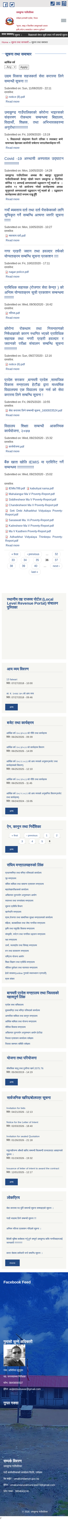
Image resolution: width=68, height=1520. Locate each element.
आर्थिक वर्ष (9, 62)
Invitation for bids (15, 1108)
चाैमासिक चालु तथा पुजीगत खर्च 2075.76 (24, 1068)
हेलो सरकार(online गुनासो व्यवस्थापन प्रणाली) (26, 973)
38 (11, 565)
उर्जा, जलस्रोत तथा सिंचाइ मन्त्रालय (21, 945)
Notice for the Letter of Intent (22, 1122)
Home (5, 42)
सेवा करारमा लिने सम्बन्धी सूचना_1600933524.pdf (35, 410)
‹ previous (33, 554)
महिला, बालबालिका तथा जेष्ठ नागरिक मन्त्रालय (25, 923)
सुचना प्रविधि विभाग (13, 906)
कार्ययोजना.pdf (16, 446)
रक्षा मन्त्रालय (11, 939)
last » (34, 571)
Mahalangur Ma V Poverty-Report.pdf (32, 493)
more (12, 1262)
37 (56, 560)
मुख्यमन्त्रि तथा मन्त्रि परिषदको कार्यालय (22, 1010)
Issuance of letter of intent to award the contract (32, 1168)
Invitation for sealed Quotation (23, 1136)
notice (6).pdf (17, 364)
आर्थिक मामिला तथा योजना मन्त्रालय (20, 1021)
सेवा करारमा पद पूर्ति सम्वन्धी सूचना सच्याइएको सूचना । (30, 1208)
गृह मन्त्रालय (10, 878)
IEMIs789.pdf (17, 488)
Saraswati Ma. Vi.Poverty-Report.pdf (31, 520)
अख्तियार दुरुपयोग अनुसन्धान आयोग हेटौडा (23, 1032)
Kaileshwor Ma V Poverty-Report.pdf (31, 525)
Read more (13, 101)
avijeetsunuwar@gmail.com (25, 1389)
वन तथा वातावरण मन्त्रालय (17, 950)
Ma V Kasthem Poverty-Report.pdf (30, 531)
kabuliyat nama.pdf (42, 488)
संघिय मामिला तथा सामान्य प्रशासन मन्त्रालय (24, 883)
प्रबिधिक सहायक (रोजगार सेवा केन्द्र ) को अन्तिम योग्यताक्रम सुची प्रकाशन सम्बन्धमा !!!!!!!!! (34, 292)
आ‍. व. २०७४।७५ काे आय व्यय (20, 693)
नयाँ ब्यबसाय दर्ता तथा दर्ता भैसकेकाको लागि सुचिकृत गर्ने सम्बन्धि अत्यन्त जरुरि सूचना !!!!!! (34, 215)
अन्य (11, 707)
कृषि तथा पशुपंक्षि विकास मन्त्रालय (20, 928)
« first (15, 554)
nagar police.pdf (19, 271)
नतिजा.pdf (14, 313)
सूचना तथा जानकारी (20, 42)
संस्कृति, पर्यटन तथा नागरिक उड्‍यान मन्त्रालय (25, 934)
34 (25, 560)
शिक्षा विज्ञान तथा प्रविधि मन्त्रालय (20, 962)
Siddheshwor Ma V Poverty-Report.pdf (32, 499)
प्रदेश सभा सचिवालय (14, 1004)
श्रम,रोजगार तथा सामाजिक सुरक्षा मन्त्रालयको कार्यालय (29, 917)
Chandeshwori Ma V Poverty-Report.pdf (33, 505)
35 (37, 560)
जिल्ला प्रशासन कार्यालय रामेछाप (19, 1038)
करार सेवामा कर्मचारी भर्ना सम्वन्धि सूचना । (24, 1253)
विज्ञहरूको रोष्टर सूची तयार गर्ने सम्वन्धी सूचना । (41, 34)
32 (56, 554)
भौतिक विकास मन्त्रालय (15, 1027)
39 (23, 565)
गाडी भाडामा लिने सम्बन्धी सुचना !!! (21, 1218)
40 (35, 565)
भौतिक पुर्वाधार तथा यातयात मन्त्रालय (21, 967)
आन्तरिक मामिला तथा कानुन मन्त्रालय (21, 1015)
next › (56, 565)
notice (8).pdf (17, 96)
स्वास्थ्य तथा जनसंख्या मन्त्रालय (19, 900)
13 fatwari (11, 679)
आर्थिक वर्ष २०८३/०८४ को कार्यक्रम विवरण (25, 747)
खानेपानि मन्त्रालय (13, 911)
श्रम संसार (9, 978)
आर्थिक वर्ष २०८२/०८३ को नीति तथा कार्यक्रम (26, 779)
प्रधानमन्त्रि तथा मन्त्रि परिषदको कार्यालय (23, 872)
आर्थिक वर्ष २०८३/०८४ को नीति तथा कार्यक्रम (26, 733)
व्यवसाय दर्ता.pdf (17, 235)
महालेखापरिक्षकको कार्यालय (16, 889)
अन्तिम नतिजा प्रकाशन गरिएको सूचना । (23, 1228)
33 (13, 560)
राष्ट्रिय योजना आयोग (14, 956)
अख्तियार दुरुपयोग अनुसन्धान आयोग (20, 895)
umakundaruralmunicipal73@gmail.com (32, 1484)
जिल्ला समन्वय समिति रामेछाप (17, 1043)
